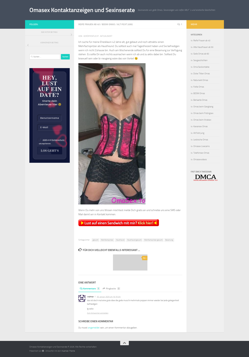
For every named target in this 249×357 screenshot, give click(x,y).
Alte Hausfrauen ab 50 (203, 47)
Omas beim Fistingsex (203, 113)
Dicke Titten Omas (201, 73)
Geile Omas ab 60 (201, 53)
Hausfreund (120, 240)
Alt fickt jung (125, 24)
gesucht (95, 240)
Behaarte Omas (200, 100)
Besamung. (169, 240)
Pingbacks (112, 288)
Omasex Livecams (201, 146)
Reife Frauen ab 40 (89, 24)
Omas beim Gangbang (203, 106)
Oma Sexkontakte (201, 67)
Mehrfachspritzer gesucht (153, 240)
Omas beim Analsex (202, 120)
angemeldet (94, 327)
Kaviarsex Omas (200, 126)
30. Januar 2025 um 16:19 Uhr (109, 297)
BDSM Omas (108, 24)
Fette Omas (198, 86)
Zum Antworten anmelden (97, 313)
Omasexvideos (200, 159)
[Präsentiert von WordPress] (43, 351)
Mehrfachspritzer (107, 240)
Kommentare (91, 288)
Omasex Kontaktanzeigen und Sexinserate (82, 10)
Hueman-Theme (68, 351)
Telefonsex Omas (201, 153)
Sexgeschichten (200, 60)
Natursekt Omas (200, 80)
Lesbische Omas (200, 139)
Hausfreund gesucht (134, 240)
